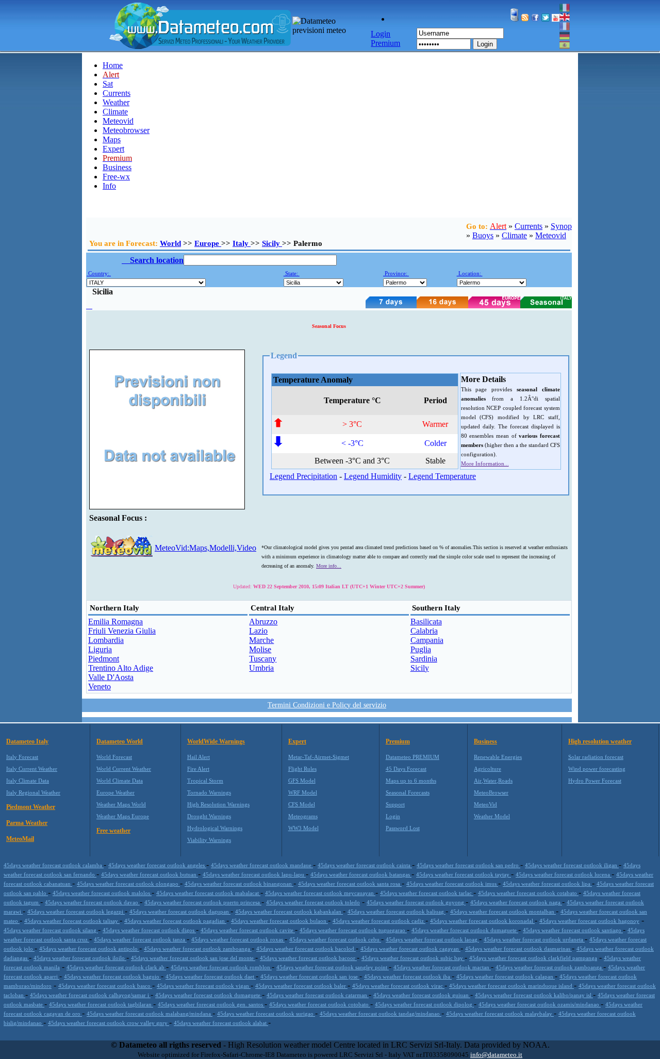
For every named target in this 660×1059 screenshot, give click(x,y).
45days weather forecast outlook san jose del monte (193, 958)
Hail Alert (198, 757)
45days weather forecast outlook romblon (221, 967)
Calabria (424, 630)
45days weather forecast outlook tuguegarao (353, 930)
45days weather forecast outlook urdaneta (534, 939)
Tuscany (262, 658)
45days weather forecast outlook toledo (313, 902)
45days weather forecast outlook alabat (221, 1023)
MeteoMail (20, 838)
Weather (116, 102)
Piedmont (103, 658)
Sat (108, 83)
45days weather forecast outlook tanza (140, 939)
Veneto (99, 686)
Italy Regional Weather (33, 792)
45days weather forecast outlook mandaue (262, 865)
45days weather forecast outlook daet (211, 976)
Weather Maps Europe (122, 816)
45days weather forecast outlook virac (398, 986)
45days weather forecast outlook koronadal (482, 921)
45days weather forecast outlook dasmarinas (518, 949)
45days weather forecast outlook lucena (564, 874)
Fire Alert (198, 769)
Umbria (261, 668)
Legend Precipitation (303, 476)
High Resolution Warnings (218, 804)
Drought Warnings (209, 816)
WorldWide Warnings (216, 741)
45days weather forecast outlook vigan (204, 986)
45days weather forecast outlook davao (92, 902)
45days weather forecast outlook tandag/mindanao (380, 1014)
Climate (115, 111)
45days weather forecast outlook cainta (365, 865)
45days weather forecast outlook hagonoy (589, 921)
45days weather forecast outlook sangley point (332, 967)
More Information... (485, 463)
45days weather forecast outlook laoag (432, 939)
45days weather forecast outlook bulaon (279, 921)
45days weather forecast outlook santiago (573, 930)
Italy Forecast (22, 757)
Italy (242, 243)
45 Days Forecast (406, 769)
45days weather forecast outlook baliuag (397, 911)
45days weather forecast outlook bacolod (306, 949)
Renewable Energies (498, 757)
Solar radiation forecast (595, 757)
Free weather (113, 830)
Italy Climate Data (27, 780)
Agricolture (487, 769)
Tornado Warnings (209, 792)
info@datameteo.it (496, 1054)
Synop (561, 226)
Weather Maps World (121, 804)
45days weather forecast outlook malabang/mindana (149, 1014)
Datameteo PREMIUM (412, 757)
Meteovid (118, 121)
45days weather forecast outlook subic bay (413, 958)
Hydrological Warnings (214, 828)
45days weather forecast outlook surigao (266, 1014)
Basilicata (426, 621)
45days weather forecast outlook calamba (54, 865)
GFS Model (302, 780)
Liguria (100, 649)
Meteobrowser (126, 130)
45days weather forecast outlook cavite (248, 930)
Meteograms (303, 816)
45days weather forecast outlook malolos (102, 893)
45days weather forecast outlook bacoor (308, 958)
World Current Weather (123, 769)
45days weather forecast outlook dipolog (424, 1004)
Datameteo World (119, 741)
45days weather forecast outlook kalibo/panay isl (534, 995)
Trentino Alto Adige (120, 668)
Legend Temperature (442, 476)
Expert (113, 148)
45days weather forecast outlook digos (149, 930)
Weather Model (492, 816)
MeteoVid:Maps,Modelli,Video (205, 547)
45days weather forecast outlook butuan (149, 874)
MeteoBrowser (491, 792)
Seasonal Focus (329, 326)
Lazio (258, 630)
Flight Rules (302, 769)
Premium (398, 741)
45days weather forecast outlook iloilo (80, 958)
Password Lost (403, 828)
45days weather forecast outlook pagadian (175, 921)
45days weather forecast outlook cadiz (379, 921)
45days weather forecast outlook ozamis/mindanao (539, 1004)
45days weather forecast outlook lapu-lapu (254, 874)
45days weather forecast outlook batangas (360, 874)
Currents (116, 93)
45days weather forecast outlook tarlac (426, 893)
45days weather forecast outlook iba (408, 976)
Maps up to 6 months (411, 780)
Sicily (272, 243)
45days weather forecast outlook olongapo (128, 884)
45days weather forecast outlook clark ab (116, 967)
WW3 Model (303, 828)
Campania (426, 640)
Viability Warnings (209, 840)
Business (117, 167)
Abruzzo (263, 621)
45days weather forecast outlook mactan (442, 967)
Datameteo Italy (27, 741)
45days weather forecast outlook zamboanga (198, 949)
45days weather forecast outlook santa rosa (350, 884)
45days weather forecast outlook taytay (463, 874)
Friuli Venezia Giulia (122, 630)
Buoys (482, 235)
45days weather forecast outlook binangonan (239, 884)
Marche (261, 640)
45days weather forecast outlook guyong (416, 902)
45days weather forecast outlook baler (301, 986)
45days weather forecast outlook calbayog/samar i (90, 995)
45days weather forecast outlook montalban (503, 911)
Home (113, 65)
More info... (328, 566)
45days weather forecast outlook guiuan (421, 995)
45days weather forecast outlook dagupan (179, 911)
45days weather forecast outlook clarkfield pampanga (533, 958)
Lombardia (106, 640)
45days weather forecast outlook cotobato (319, 1004)
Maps (112, 139)
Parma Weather (26, 822)
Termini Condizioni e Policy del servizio (327, 705)
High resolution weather (600, 741)
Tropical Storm (205, 780)
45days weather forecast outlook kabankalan (289, 911)
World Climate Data (119, 780)
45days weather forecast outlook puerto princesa (202, 902)
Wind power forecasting (596, 769)
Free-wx (116, 176)
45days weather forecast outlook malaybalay (500, 1014)
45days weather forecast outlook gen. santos (211, 1004)
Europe (207, 243)
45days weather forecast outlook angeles (157, 865)
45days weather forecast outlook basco (105, 986)
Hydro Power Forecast (594, 780)
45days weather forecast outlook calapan (505, 976)
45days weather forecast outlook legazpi (76, 911)
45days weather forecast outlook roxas (238, 939)
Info (109, 185)
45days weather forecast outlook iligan (572, 865)
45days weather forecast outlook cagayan (410, 949)
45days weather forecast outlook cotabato (528, 893)
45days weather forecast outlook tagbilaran (101, 1004)
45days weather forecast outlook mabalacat (208, 893)
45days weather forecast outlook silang (51, 930)
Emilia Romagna (115, 621)
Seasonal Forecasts (408, 792)
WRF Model (302, 792)
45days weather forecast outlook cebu (335, 939)
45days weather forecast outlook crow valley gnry (108, 1023)
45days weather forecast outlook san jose (309, 976)
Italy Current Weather (31, 769)
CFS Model (301, 804)
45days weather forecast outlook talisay (72, 921)
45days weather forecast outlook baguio (112, 976)
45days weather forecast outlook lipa (547, 884)
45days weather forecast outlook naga (516, 902)
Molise (260, 649)
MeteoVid (485, 804)
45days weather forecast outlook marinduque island (511, 986)
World (170, 243)
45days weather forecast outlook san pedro (468, 865)
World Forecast (114, 757)
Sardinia (423, 658)
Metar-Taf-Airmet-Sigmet (318, 757)
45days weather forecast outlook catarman (318, 995)
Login (485, 44)
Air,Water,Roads (493, 780)
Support (395, 804)
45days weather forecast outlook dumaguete (464, 930)
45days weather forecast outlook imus (452, 884)
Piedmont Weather (30, 806)
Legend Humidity (373, 476)
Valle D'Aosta (111, 677)
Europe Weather (115, 792)
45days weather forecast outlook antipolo (89, 949)
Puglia (420, 649)
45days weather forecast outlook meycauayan (320, 893)
